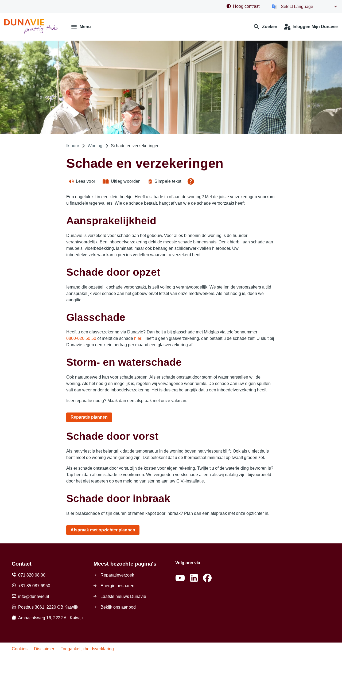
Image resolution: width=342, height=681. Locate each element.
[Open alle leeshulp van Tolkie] (191, 181)
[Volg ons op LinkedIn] (194, 578)
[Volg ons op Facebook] (207, 578)
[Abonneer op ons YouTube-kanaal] (180, 578)
